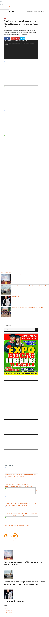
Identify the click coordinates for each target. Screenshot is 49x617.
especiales (7, 607)
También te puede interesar (5, 272)
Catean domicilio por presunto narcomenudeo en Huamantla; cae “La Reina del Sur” (29, 285)
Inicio (1, 1)
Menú (42, 11)
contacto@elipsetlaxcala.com (15, 540)
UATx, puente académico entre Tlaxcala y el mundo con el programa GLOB (27, 307)
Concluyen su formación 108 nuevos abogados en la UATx (23, 274)
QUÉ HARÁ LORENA (16, 296)
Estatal (1, 4)
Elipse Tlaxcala (9, 11)
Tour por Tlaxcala (3, 11)
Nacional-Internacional (4, 7)
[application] (21, 49)
